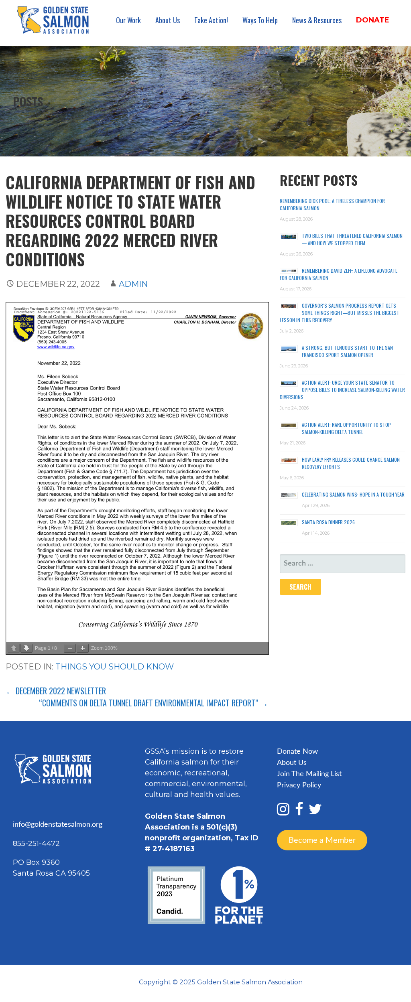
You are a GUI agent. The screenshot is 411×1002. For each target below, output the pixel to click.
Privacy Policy (299, 785)
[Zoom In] (83, 648)
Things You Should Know (114, 666)
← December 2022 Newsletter (56, 691)
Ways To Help (260, 20)
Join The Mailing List (309, 774)
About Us (167, 20)
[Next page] (26, 648)
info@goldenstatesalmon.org (57, 824)
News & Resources (317, 20)
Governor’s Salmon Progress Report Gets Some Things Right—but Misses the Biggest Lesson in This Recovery (339, 312)
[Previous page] (14, 648)
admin (133, 284)
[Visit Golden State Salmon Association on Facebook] (299, 812)
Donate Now (297, 751)
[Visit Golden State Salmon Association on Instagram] (283, 812)
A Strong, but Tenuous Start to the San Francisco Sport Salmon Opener (347, 351)
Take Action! (211, 20)
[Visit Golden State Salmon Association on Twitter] (315, 812)
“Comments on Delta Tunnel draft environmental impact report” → (153, 703)
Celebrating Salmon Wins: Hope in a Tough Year (353, 494)
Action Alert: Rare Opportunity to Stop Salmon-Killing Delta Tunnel (346, 428)
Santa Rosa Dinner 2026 (328, 522)
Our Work (128, 20)
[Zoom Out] (70, 648)
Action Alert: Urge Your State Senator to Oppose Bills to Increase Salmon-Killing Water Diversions (342, 389)
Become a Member (322, 840)
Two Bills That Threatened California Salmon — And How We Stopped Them (352, 239)
